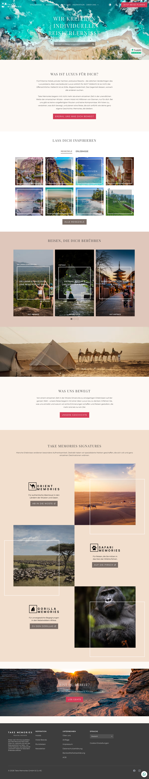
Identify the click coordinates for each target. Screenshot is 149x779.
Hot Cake (66, 5)
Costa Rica (89, 201)
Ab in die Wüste (42, 503)
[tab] (71, 319)
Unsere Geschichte (74, 415)
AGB (64, 757)
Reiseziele (51, 5)
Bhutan (59, 171)
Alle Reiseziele (74, 222)
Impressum (68, 744)
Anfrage (66, 740)
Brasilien (59, 201)
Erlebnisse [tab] (82, 151)
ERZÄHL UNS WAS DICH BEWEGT (74, 116)
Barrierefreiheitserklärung (74, 753)
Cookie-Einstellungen (99, 743)
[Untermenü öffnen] (43, 5)
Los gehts (74, 699)
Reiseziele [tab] (66, 151)
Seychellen (29, 201)
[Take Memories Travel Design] (11, 5)
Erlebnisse (36, 5)
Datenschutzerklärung (72, 749)
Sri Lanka (120, 201)
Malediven (89, 171)
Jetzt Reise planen (134, 5)
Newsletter (40, 749)
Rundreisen (40, 744)
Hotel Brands (41, 740)
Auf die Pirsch (103, 565)
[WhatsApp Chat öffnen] (144, 774)
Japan (29, 171)
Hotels (38, 735)
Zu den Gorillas (42, 626)
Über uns (91, 5)
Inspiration (78, 5)
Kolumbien (120, 171)
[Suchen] (93, 44)
